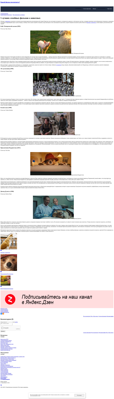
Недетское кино (4, 342)
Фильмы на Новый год (6, 341)
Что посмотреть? (87, 316)
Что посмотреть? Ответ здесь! (7, 359)
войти (16, 322)
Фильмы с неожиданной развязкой (8, 360)
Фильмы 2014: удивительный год (8, 357)
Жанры (94, 8)
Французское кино (5, 345)
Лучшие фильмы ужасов (6, 340)
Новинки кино (4, 308)
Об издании (3, 375)
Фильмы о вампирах (5, 365)
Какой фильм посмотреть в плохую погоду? (10, 367)
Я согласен (79, 395)
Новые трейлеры (4, 311)
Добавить (3, 331)
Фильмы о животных (5, 346)
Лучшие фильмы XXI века (6, 348)
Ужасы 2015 (3, 363)
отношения (58, 64)
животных (7, 21)
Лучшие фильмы (4, 13)
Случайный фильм (5, 312)
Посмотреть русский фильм (7, 366)
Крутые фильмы (4, 362)
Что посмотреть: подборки (6, 374)
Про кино (109, 8)
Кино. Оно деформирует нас (7, 344)
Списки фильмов (87, 8)
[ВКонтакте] (1, 313)
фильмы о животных (91, 22)
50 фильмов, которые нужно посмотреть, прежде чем (12, 356)
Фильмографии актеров (6, 373)
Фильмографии (110, 316)
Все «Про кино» (94, 316)
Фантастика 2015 (4, 339)
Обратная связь (4, 376)
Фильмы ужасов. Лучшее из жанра (8, 347)
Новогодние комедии (5, 350)
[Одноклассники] (3, 313)
